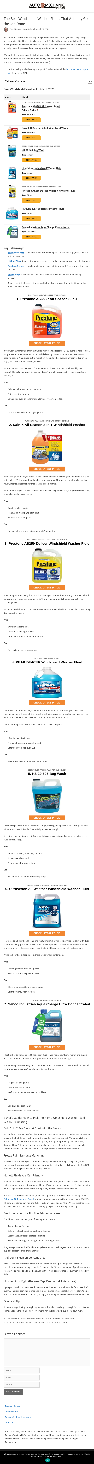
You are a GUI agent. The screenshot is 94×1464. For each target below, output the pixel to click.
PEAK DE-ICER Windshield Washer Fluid (43, 208)
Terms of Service (12, 1406)
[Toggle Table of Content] (89, 81)
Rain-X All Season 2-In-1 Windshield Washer (45, 128)
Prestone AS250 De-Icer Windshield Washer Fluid (48, 190)
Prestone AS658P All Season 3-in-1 (41, 106)
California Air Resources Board (19, 1199)
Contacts (9, 1422)
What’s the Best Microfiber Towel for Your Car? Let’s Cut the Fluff (36, 1322)
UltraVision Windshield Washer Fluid (41, 168)
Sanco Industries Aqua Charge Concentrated (46, 227)
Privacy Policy (11, 1411)
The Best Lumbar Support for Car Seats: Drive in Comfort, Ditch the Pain (40, 1318)
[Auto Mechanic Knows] (47, 6)
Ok (48, 1460)
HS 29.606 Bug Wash (33, 150)
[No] (91, 1457)
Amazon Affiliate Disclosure (18, 1417)
